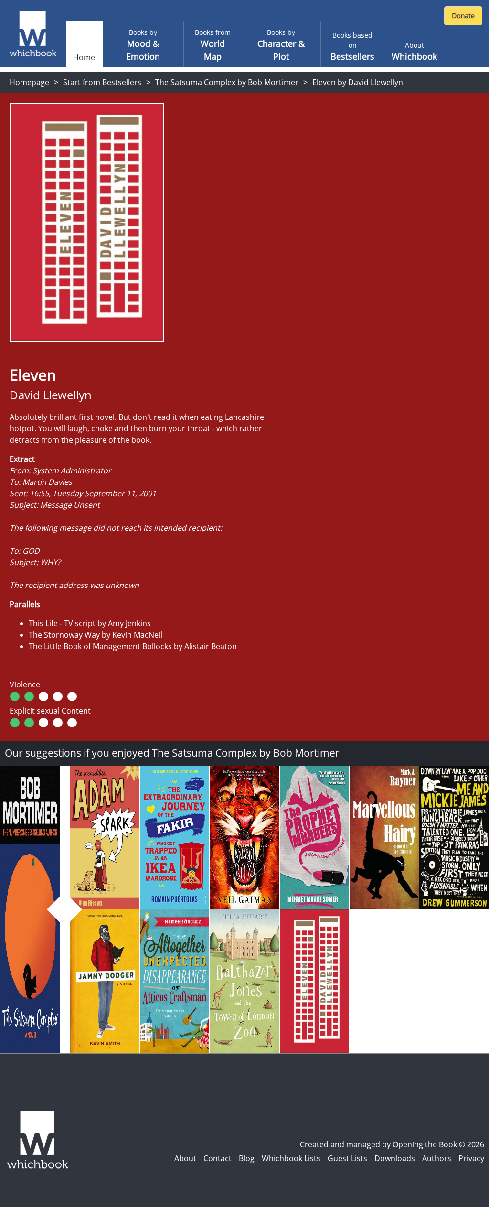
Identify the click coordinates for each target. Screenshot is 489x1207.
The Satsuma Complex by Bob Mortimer (226, 82)
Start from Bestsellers (102, 82)
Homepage (29, 82)
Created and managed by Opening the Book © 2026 (392, 1144)
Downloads (394, 1158)
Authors (436, 1158)
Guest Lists (347, 1158)
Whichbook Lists (291, 1158)
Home (84, 57)
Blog (247, 1158)
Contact (217, 1158)
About (185, 1158)
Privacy (471, 1158)
